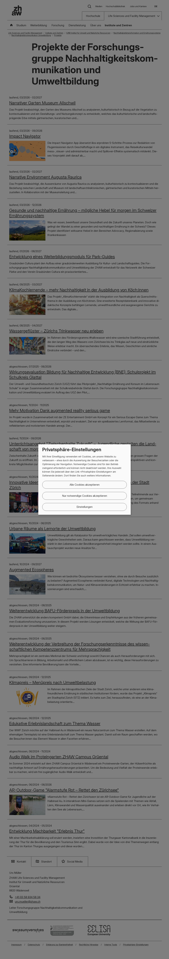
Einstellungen (85, 506)
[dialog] (84, 479)
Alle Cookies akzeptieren (85, 484)
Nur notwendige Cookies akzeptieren (84, 495)
